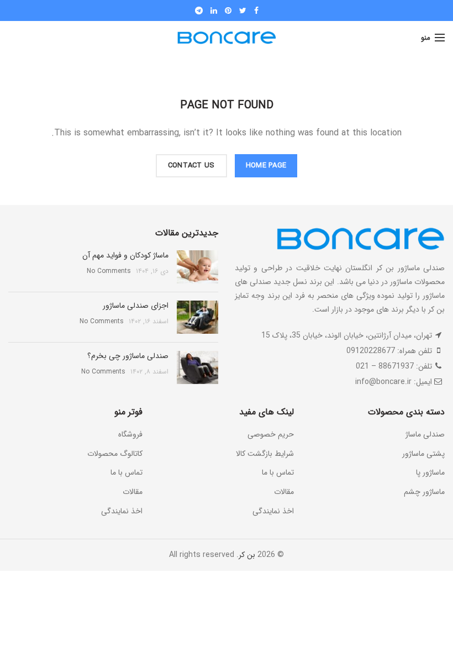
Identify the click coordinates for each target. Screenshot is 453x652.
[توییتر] (242, 10)
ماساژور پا (430, 472)
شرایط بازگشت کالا (265, 454)
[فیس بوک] (256, 10)
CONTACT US (191, 165)
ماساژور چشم (424, 492)
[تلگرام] (199, 10)
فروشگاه (130, 434)
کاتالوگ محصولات (115, 454)
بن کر (247, 555)
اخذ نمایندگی (273, 511)
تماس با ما (278, 472)
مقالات (284, 492)
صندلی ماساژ (425, 434)
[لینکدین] (214, 10)
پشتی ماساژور (423, 454)
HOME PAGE (266, 165)
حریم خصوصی (270, 434)
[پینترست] (228, 10)
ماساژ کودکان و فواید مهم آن (125, 255)
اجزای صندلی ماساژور (135, 305)
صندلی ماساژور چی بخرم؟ (127, 356)
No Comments (109, 271)
